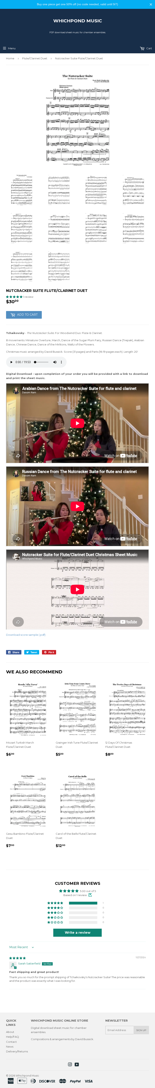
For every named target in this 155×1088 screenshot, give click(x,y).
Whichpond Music (77, 21)
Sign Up (141, 1030)
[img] (17, 958)
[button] (14, 296)
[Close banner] (151, 4)
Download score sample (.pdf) (25, 634)
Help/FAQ (12, 1036)
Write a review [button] (77, 932)
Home (10, 58)
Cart (149, 48)
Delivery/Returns (17, 1051)
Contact (11, 1041)
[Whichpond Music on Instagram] (70, 1065)
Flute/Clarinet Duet (34, 58)
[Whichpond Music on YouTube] (77, 1065)
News (9, 1046)
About (10, 1031)
